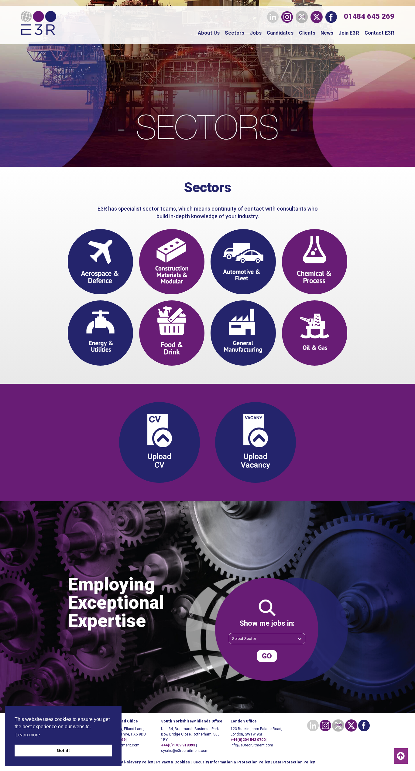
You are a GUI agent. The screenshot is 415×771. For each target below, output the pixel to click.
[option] (207, 607)
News (327, 33)
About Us (209, 33)
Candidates (280, 33)
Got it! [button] (63, 750)
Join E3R (348, 33)
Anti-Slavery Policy (135, 762)
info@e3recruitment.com (252, 745)
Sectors (234, 33)
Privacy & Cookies (173, 762)
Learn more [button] (27, 734)
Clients (307, 33)
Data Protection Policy (294, 762)
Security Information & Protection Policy (231, 762)
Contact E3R (379, 33)
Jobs (256, 33)
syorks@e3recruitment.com (184, 751)
